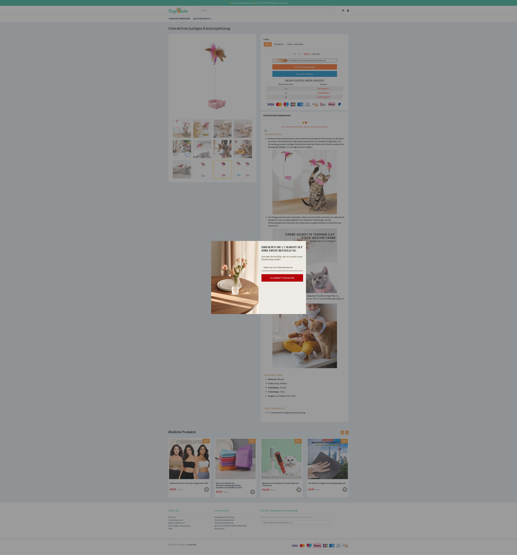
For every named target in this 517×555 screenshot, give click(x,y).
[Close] (303, 244)
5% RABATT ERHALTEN (282, 277)
